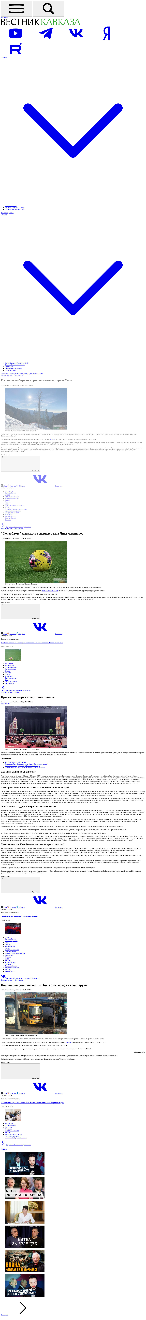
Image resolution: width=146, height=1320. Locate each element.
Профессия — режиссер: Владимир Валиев (19, 916)
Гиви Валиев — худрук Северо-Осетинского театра (22, 766)
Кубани (52, 439)
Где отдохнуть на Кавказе (13, 368)
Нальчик (8, 960)
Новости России (10, 493)
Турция (7, 674)
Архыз (7, 507)
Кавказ (7, 959)
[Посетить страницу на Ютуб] (16, 40)
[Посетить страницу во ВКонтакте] (76, 40)
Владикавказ (9, 955)
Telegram (21, 486)
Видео (30, 373)
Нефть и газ (9, 367)
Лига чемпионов (10, 678)
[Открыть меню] (16, 9)
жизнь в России (10, 971)
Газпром (7, 502)
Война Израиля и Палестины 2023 (16, 363)
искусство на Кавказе (12, 968)
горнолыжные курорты (13, 511)
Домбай (7, 500)
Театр (7, 942)
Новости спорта (10, 669)
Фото (25, 373)
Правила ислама (10, 370)
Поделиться (35, 470)
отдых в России (10, 516)
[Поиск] (48, 9)
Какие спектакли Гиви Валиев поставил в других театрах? (25, 767)
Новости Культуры (11, 941)
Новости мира (9, 665)
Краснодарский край (12, 496)
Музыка (7, 948)
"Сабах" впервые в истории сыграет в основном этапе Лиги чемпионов (32, 643)
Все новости (19, 375)
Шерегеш (8, 520)
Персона (8, 944)
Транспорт (8, 1129)
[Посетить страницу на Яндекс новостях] (106, 40)
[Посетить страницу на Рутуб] (16, 55)
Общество (8, 1127)
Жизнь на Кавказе (11, 966)
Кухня (41, 373)
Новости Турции (10, 667)
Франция (8, 672)
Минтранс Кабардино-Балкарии (16, 1138)
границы (8, 964)
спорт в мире (9, 683)
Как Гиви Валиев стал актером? (15, 762)
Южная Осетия (10, 946)
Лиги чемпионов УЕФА (50, 591)
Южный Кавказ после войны (15, 365)
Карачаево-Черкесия (11, 498)
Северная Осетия (10, 951)
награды (7, 969)
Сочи (6, 504)
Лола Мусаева (5, 704)
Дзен (5, 486)
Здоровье (35, 373)
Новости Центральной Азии (14, 209)
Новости (13, 486)
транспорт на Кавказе (12, 1136)
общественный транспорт (13, 1134)
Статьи (11, 213)
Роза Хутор (8, 514)
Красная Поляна (10, 518)
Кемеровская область (12, 513)
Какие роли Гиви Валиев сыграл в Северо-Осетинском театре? (26, 764)
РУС (2, 17)
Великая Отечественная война (15, 953)
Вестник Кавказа (6, 375)
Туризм (7, 495)
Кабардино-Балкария (12, 950)
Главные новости (10, 206)
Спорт (21, 373)
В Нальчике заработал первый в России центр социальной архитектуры (32, 1103)
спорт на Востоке (11, 681)
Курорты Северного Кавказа (14, 505)
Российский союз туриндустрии (16, 509)
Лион (6, 680)
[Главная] (40, 25)
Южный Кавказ (10, 962)
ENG (6, 17)
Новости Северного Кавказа (14, 207)
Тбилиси (8, 957)
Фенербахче (9, 676)
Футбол (7, 671)
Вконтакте (58, 486)
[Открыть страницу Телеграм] (46, 40)
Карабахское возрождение (9, 373)
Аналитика (4, 213)
